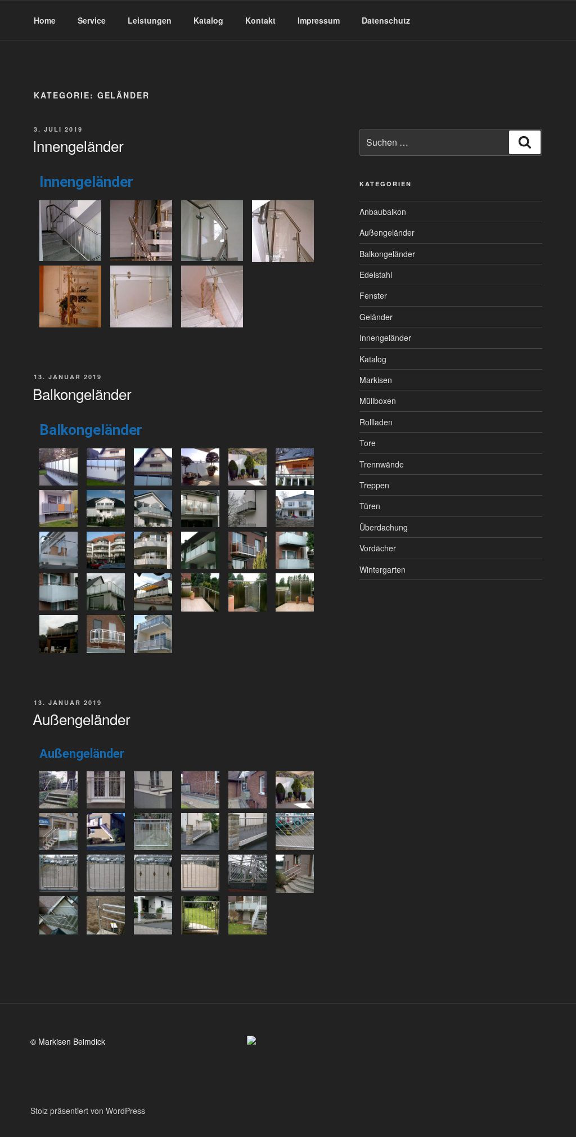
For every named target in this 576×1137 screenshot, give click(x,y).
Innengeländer (78, 145)
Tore (367, 442)
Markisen (375, 379)
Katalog (208, 20)
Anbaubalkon (382, 211)
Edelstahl (375, 274)
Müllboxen (377, 400)
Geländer (376, 316)
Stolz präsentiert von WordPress (87, 1110)
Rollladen (376, 422)
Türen (369, 505)
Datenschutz (386, 20)
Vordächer (377, 548)
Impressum (319, 20)
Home (45, 20)
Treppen (374, 485)
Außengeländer (81, 718)
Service (92, 20)
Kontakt (260, 20)
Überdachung (383, 527)
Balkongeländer (82, 393)
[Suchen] (525, 142)
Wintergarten (382, 569)
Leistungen (150, 20)
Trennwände (381, 464)
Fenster (373, 295)
